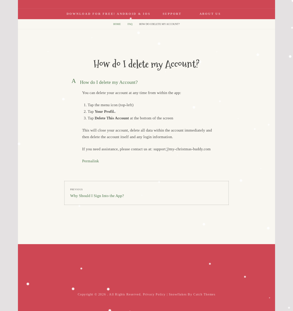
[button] (146, 82)
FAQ (130, 24)
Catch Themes (204, 294)
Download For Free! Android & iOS (108, 13)
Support (172, 13)
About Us (210, 13)
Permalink (90, 161)
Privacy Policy (154, 294)
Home (117, 24)
